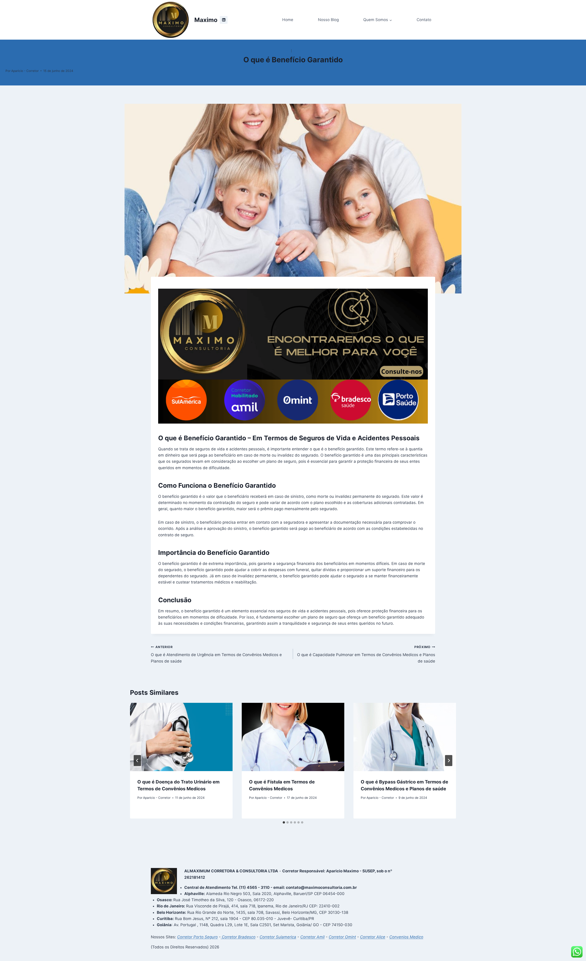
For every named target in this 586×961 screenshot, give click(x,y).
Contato (424, 19)
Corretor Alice (372, 937)
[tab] (284, 822)
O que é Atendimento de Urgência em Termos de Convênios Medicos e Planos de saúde (216, 654)
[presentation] (181, 737)
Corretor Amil (312, 937)
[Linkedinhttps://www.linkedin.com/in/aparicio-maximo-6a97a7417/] (224, 20)
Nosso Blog (328, 19)
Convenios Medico (406, 937)
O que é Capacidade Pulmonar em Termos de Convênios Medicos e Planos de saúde (366, 654)
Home (287, 19)
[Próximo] (448, 760)
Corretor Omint (342, 937)
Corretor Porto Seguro (197, 937)
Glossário (281, 50)
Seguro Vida (303, 50)
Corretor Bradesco (238, 937)
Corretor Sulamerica (278, 937)
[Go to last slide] (137, 760)
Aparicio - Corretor (25, 71)
